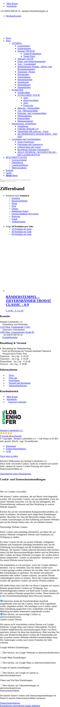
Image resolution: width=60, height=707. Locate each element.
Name (14, 203)
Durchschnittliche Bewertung (25, 214)
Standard (16, 198)
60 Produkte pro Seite (22, 234)
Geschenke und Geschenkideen (26, 139)
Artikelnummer (19, 221)
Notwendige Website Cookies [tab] (13, 527)
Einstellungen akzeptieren (12, 705)
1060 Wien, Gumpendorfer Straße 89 (17, 332)
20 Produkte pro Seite (22, 229)
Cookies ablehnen (32, 705)
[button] (30, 421)
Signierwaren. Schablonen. (24, 123)
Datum (15, 208)
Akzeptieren (5, 474)
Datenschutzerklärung (10, 703)
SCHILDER (17, 90)
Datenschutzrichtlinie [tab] (9, 690)
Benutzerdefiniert (20, 201)
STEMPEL (17, 43)
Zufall (14, 219)
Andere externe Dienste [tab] (11, 619)
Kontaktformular (10, 337)
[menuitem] (33, 3)
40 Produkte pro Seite (22, 231)
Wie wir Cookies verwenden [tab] (13, 491)
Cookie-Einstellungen (21, 474)
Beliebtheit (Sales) (20, 211)
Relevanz (16, 216)
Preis (14, 206)
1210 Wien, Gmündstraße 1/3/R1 (15, 327)
